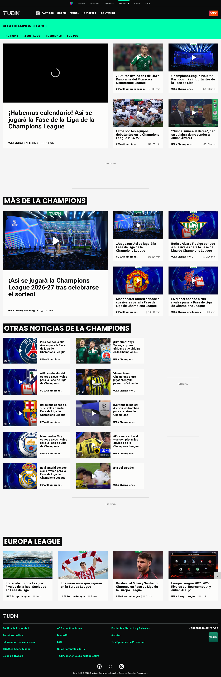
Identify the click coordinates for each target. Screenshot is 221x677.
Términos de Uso (13, 635)
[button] (55, 72)
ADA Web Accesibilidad (17, 649)
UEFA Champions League (23, 143)
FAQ (59, 642)
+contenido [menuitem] (107, 13)
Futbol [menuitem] (74, 13)
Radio (137, 3)
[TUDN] (11, 13)
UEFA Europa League (18, 596)
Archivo (116, 635)
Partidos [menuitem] (48, 13)
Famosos (109, 3)
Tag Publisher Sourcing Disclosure (78, 656)
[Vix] (213, 13)
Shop (147, 3)
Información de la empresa (19, 642)
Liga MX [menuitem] (61, 13)
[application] (55, 73)
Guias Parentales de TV (71, 649)
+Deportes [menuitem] (89, 13)
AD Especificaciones (69, 628)
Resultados (32, 36)
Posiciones (54, 36)
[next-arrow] (217, 575)
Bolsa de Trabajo (13, 656)
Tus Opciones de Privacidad (128, 642)
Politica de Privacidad (16, 628)
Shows (81, 3)
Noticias (94, 3)
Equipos (72, 36)
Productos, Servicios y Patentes (130, 628)
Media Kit (62, 635)
